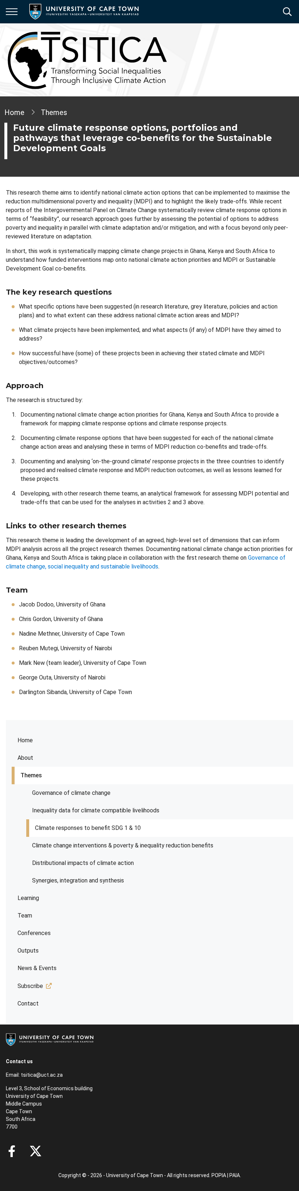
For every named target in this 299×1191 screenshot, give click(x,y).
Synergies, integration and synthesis (78, 880)
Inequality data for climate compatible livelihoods (95, 810)
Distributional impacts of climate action (83, 862)
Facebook (11, 1151)
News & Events (37, 968)
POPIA (218, 1175)
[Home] (49, 1039)
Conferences (34, 933)
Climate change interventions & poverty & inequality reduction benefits (122, 845)
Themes (31, 775)
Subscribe (30, 986)
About (25, 757)
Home (25, 740)
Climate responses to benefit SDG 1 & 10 (88, 827)
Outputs (28, 950)
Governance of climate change (71, 792)
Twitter (35, 1151)
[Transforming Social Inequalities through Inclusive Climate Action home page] (87, 59)
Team (25, 915)
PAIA (234, 1175)
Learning (28, 898)
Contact (28, 1003)
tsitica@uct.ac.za (42, 1075)
